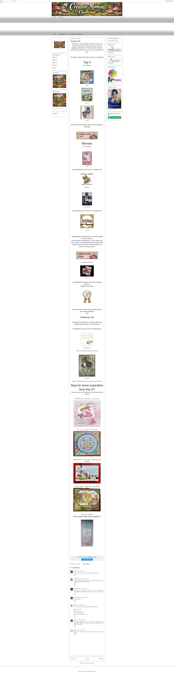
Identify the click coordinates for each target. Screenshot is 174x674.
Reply (75, 574)
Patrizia (77, 486)
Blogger (93, 671)
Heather (56, 57)
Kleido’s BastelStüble (78, 611)
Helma (77, 398)
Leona (78, 430)
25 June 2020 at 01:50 (81, 619)
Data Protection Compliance (75, 34)
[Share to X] (86, 564)
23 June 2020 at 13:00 (81, 604)
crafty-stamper (77, 578)
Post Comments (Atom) (89, 663)
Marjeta (75, 460)
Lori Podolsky (77, 588)
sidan (75, 629)
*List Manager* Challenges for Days (81, 614)
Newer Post (73, 658)
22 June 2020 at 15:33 (84, 588)
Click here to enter (87, 559)
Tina (55, 67)
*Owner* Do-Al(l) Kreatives (79, 612)
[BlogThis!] (84, 564)
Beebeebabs (76, 597)
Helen (55, 60)
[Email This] (83, 564)
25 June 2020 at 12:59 (80, 629)
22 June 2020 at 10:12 (80, 571)
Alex (82, 514)
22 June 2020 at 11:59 (84, 578)
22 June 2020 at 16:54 (83, 597)
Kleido (75, 604)
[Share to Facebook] (87, 564)
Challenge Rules (62, 34)
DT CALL (61, 17)
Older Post (101, 658)
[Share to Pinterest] (88, 564)
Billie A (75, 619)
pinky (75, 571)
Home (54, 17)
